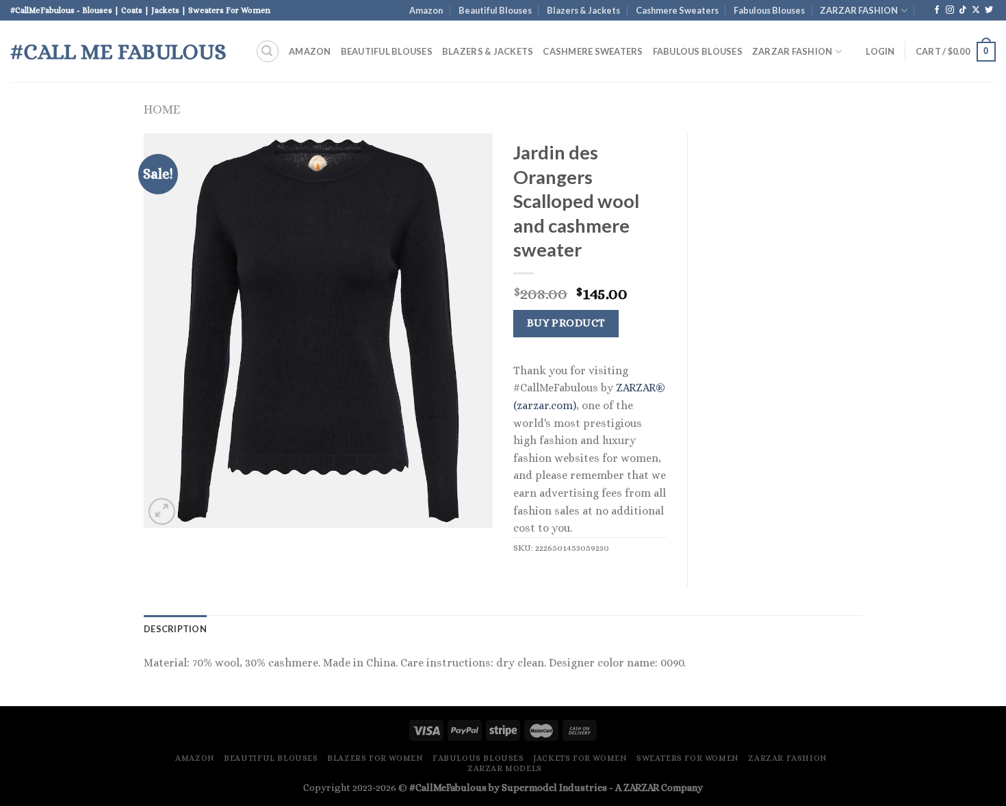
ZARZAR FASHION (859, 10)
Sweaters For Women (687, 758)
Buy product (566, 323)
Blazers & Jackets (583, 10)
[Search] (268, 51)
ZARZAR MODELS (504, 768)
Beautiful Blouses (495, 10)
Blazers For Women (375, 758)
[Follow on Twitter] (989, 10)
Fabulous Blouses (769, 10)
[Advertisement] (785, 338)
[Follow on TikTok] (963, 10)
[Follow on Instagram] (950, 10)
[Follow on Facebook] (937, 10)
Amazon (426, 10)
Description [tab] (175, 628)
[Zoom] (162, 511)
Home (162, 109)
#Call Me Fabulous (118, 51)
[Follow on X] (976, 10)
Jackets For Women (580, 758)
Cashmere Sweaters (677, 10)
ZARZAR (641, 787)
